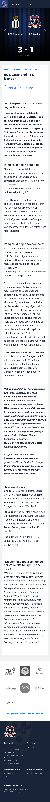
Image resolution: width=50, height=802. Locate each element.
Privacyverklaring (9, 789)
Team (28, 4)
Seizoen (15, 4)
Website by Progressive (17, 792)
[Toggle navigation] (46, 4)
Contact (6, 792)
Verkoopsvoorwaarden (23, 789)
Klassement (31, 747)
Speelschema (9, 773)
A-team (6, 776)
